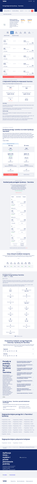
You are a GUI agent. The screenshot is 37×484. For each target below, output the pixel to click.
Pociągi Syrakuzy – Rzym (6, 419)
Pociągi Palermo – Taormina (6, 429)
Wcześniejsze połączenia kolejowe (15, 244)
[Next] (33, 32)
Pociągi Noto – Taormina (6, 433)
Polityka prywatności (29, 481)
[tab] (7, 35)
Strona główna (5, 447)
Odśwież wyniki (18, 192)
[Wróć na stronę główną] (4, 1)
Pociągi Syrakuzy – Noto (17, 425)
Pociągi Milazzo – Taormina (28, 431)
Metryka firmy (13, 481)
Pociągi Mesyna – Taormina (6, 431)
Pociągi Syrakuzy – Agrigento (7, 425)
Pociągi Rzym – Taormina (17, 427)
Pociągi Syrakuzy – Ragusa (17, 423)
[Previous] (5, 263)
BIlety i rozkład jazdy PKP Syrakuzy (25, 407)
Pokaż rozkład (10, 100)
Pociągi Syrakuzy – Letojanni (7, 427)
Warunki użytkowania (20, 481)
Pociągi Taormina (15, 447)
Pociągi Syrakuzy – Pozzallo (28, 423)
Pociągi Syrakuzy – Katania (6, 421)
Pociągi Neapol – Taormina (28, 427)
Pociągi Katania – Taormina (17, 429)
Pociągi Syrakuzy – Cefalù (28, 421)
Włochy (10, 447)
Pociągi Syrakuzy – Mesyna (17, 421)
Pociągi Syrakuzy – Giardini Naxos (29, 425)
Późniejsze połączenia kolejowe (22, 244)
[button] (22, 11)
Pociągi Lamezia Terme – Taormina (30, 429)
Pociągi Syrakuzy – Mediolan (18, 419)
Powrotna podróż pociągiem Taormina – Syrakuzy (10, 407)
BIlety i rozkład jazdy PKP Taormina (9, 409)
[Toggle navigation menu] (33, 1)
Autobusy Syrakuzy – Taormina (24, 406)
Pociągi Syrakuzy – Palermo (28, 419)
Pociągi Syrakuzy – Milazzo (6, 423)
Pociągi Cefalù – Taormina (17, 431)
